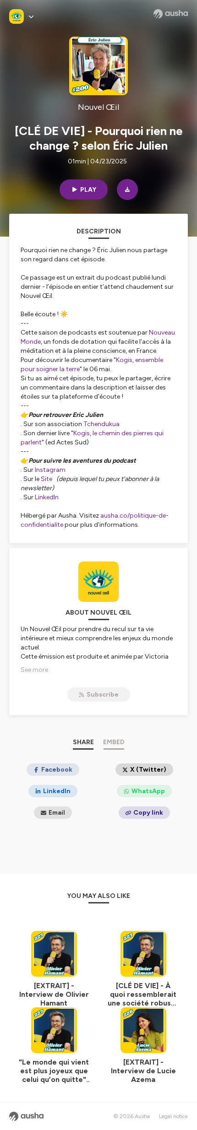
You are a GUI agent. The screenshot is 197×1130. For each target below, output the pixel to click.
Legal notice (173, 1116)
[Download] (127, 189)
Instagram (51, 470)
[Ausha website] (170, 13)
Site (48, 479)
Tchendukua (101, 424)
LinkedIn (47, 497)
